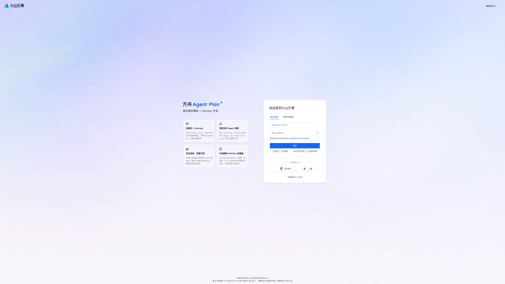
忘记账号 (275, 151)
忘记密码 (284, 151)
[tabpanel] (294, 135)
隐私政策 (306, 139)
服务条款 (297, 139)
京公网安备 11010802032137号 (226, 281)
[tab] (274, 116)
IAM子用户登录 (299, 151)
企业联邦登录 (312, 151)
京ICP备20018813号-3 (247, 281)
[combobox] (492, 6)
